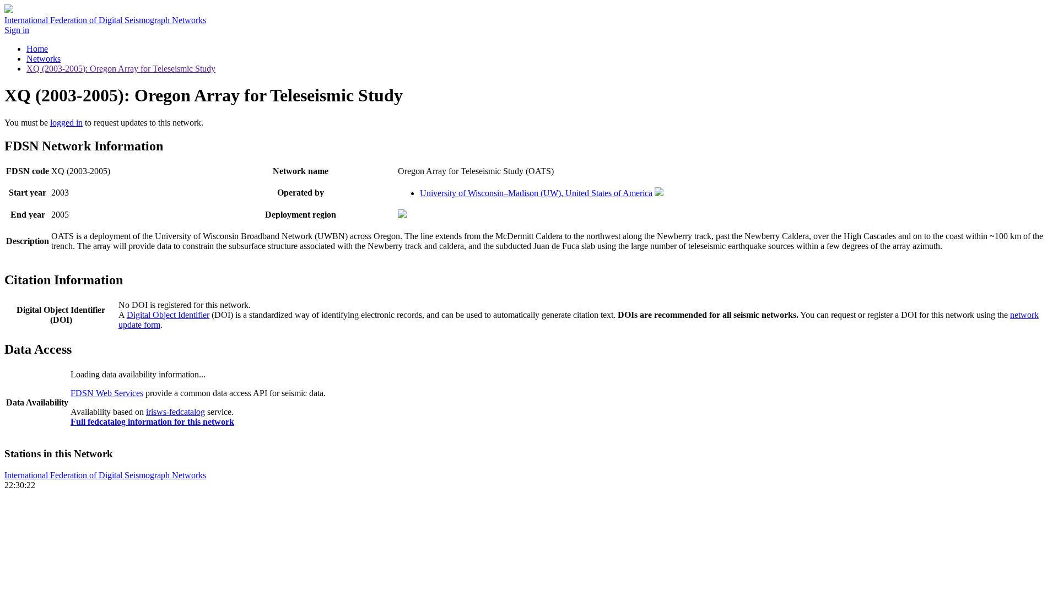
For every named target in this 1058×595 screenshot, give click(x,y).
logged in (66, 122)
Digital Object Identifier (168, 315)
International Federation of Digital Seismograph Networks (105, 475)
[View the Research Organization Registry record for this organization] (659, 193)
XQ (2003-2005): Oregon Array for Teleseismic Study (120, 68)
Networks (43, 58)
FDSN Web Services (107, 393)
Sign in (16, 30)
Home (37, 48)
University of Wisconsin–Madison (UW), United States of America (536, 193)
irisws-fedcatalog (175, 411)
